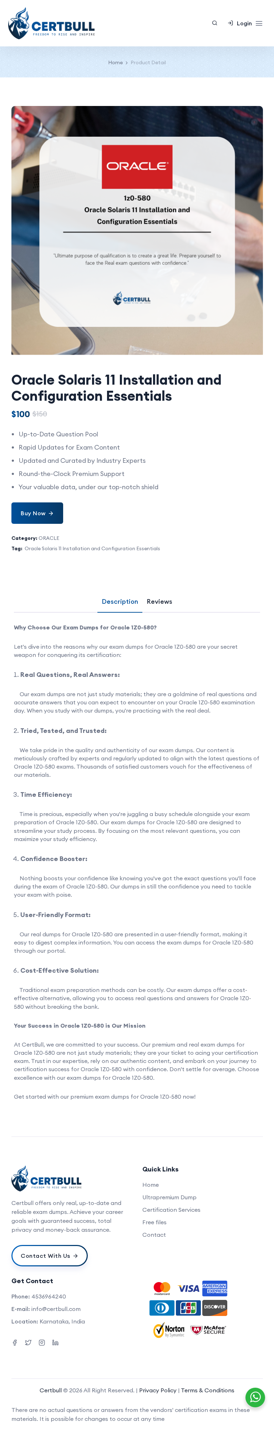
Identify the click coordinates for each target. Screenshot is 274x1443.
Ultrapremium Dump (169, 1197)
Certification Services (171, 1209)
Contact (154, 1234)
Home (115, 62)
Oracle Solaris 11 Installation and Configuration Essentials (92, 548)
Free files (154, 1222)
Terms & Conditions (207, 1390)
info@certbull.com (56, 1308)
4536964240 (48, 1296)
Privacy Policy (158, 1390)
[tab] (119, 601)
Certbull (51, 1390)
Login (244, 23)
